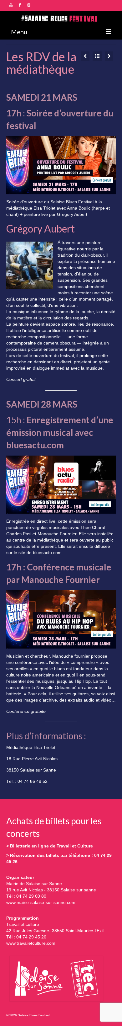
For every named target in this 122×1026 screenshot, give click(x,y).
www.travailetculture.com (30, 943)
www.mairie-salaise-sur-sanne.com (40, 902)
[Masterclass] (109, 56)
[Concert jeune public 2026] (85, 56)
